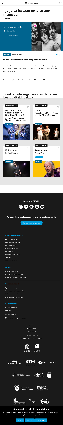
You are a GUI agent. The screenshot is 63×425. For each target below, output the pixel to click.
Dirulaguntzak (9, 251)
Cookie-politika (37, 416)
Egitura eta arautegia (11, 288)
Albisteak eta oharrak (11, 271)
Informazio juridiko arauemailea (14, 291)
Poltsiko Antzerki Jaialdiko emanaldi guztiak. (34, 80)
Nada (46, 112)
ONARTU (20, 420)
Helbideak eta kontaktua (12, 242)
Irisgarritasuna (31, 328)
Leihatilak (8, 310)
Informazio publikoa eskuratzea (14, 297)
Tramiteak (8, 257)
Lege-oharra (31, 325)
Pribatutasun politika (31, 335)
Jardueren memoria (11, 261)
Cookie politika (31, 331)
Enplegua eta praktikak (12, 248)
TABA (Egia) (11, 31)
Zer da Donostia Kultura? (12, 239)
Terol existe (41, 151)
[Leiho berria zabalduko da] (21, 206)
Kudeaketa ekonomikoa (12, 294)
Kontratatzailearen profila (12, 254)
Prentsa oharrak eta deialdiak (14, 274)
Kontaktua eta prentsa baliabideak (15, 277)
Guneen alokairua (10, 245)
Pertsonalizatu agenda (31, 223)
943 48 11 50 (11, 315)
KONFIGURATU (41, 420)
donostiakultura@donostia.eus (17, 318)
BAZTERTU (30, 420)
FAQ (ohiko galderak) (11, 307)
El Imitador (12, 151)
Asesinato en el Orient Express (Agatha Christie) (15, 115)
